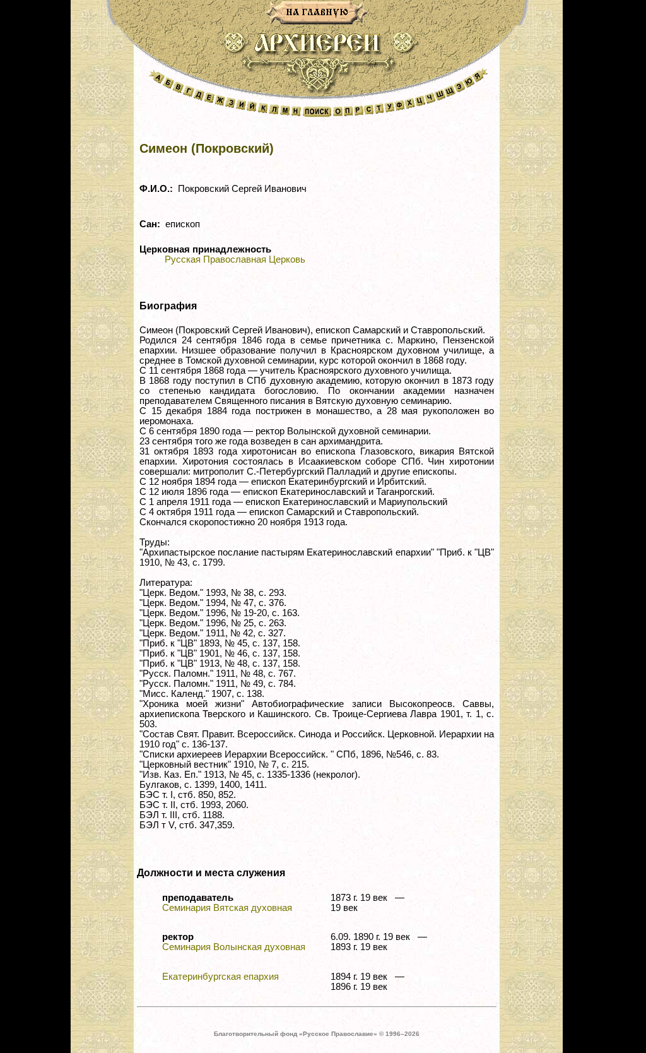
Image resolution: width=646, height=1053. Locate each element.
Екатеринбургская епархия (220, 977)
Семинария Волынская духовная (233, 947)
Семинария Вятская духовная (227, 908)
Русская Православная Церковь (235, 259)
